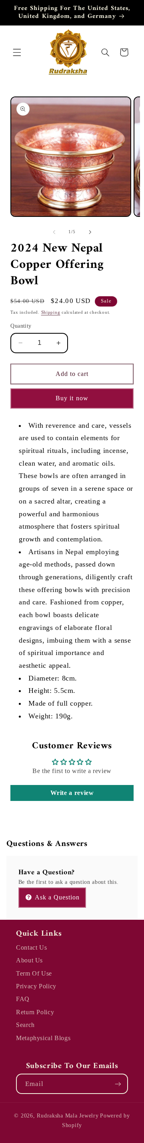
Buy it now (72, 398)
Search (25, 1024)
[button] (17, 52)
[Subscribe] (118, 1084)
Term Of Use (34, 973)
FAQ (23, 998)
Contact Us (31, 947)
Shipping (50, 312)
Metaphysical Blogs (43, 1038)
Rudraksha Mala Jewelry (67, 1116)
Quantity (20, 326)
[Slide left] (54, 232)
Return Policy (35, 1012)
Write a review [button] (72, 792)
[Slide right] (90, 232)
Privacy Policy (36, 986)
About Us (29, 960)
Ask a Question (56, 897)
